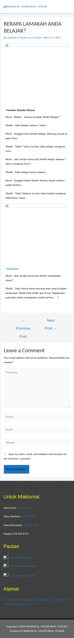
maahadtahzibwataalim (23, 575)
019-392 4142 (25, 507)
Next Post (51, 321)
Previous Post (23, 321)
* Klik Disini (12, 268)
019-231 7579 (31, 525)
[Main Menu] (67, 6)
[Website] (37, 443)
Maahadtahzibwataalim (23, 566)
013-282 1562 (29, 516)
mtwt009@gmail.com (21, 557)
